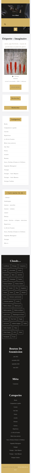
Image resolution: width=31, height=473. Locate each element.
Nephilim (5, 319)
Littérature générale (8, 301)
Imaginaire (23, 288)
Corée (4, 270)
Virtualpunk (6, 336)
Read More (16, 88)
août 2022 (15, 356)
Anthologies (7, 201)
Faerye (5, 279)
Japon (17, 292)
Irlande (5, 292)
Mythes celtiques (7, 305)
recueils (6, 154)
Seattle (25, 323)
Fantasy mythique (7, 283)
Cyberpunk (6, 274)
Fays (4, 288)
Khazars (24, 292)
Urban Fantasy (7, 332)
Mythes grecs (18, 305)
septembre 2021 (16, 364)
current (20, 270)
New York (13, 319)
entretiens (20, 274)
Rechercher (15, 98)
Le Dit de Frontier (9, 139)
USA (15, 332)
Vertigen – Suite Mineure (11, 177)
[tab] (15, 29)
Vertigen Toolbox (9, 181)
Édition (6, 216)
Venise (20, 332)
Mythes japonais (7, 310)
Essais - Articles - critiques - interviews (15, 220)
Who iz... (6, 243)
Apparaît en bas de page (10, 467)
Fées (17, 288)
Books (6, 124)
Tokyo (15, 328)
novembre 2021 (15, 360)
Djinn (13, 274)
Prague (20, 319)
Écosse (14, 336)
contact (6, 212)
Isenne (11, 292)
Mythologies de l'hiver (18, 314)
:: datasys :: (7, 197)
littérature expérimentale (15, 297)
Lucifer (18, 301)
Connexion (15, 384)
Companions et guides (10, 128)
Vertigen (6, 169)
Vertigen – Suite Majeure (11, 173)
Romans (6, 158)
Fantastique (12, 279)
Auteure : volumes (9, 209)
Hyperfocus (7, 135)
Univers (15, 425)
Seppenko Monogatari (10, 166)
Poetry (6, 150)
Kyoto (4, 297)
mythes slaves (6, 314)
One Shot (6, 147)
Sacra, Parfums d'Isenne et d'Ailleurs (14, 162)
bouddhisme (6, 266)
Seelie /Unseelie (7, 328)
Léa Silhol (15, 15)
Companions (23, 266)
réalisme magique (16, 323)
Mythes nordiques (18, 310)
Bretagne (14, 266)
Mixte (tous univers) (10, 143)
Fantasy (20, 279)
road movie (6, 323)
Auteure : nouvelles (9, 205)
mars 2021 (15, 367)
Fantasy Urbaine (19, 283)
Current (6, 131)
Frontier (11, 288)
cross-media (12, 270)
